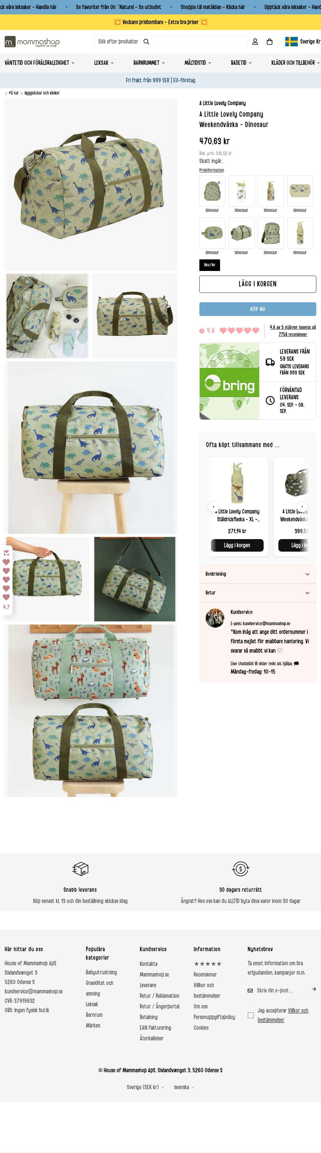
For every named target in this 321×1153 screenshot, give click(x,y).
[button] (269, 41)
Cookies (201, 1028)
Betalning (149, 1017)
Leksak (101, 63)
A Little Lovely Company (222, 103)
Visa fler (209, 265)
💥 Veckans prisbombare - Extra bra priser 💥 (160, 22)
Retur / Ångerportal (159, 1006)
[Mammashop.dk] (32, 41)
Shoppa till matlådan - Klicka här (213, 7)
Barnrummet (147, 63)
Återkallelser (152, 1038)
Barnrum (94, 1015)
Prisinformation (211, 170)
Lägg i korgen (237, 545)
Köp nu (257, 309)
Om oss (201, 1006)
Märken (93, 1026)
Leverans (148, 985)
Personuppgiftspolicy (214, 1017)
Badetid (238, 63)
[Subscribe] (309, 989)
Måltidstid (195, 63)
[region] (258, 506)
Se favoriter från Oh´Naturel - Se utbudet (118, 7)
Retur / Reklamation (159, 996)
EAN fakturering (155, 1028)
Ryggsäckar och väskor (42, 93)
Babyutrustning (101, 972)
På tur (14, 93)
